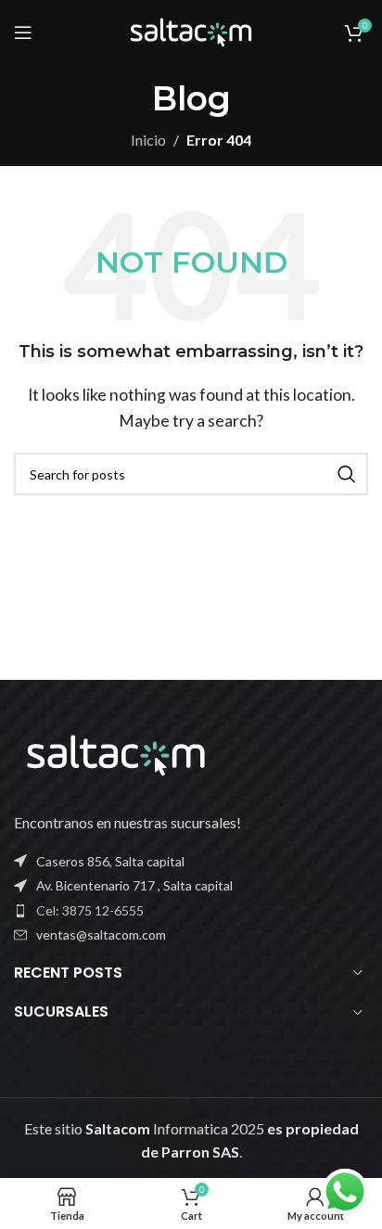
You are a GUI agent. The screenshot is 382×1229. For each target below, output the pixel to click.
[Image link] (116, 753)
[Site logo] (191, 30)
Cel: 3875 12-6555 (90, 910)
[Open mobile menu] (23, 32)
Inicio (148, 139)
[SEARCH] (346, 474)
